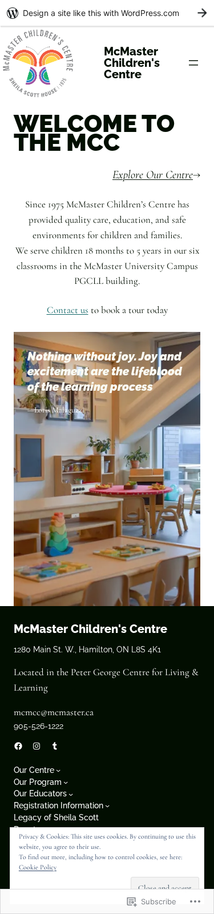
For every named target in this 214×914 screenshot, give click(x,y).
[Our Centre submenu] (58, 770)
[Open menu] (193, 63)
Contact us (67, 310)
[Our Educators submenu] (70, 794)
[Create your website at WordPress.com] (107, 13)
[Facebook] (18, 746)
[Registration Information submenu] (107, 805)
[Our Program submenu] (65, 782)
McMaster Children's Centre (132, 63)
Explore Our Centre (152, 174)
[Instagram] (36, 746)
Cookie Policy (37, 867)
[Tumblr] (54, 746)
